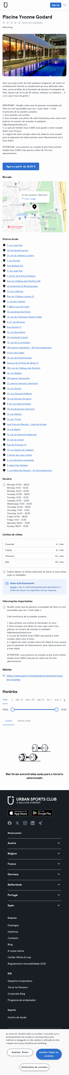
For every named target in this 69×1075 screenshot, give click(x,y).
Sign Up (55, 5)
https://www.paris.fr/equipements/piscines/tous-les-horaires (35, 677)
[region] (34, 1052)
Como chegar (30, 199)
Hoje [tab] (5, 699)
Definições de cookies (34, 1067)
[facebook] (10, 823)
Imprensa (13, 931)
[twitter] (17, 823)
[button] (34, 842)
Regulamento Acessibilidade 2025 (27, 963)
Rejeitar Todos (20, 1052)
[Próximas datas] (64, 700)
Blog (10, 944)
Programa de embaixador (22, 1000)
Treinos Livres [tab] (24, 720)
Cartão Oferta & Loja (19, 957)
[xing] (40, 823)
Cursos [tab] (8, 720)
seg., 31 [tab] (40, 699)
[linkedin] (33, 823)
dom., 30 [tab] (30, 699)
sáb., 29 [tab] (19, 699)
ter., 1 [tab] (49, 699)
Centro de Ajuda (17, 1017)
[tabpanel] (34, 754)
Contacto (13, 938)
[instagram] (25, 823)
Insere (13, 587)
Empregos (13, 925)
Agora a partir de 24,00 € (20, 166)
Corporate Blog (16, 993)
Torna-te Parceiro (18, 987)
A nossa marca (16, 950)
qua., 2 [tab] (58, 699)
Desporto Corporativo (20, 980)
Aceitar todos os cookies (49, 1054)
